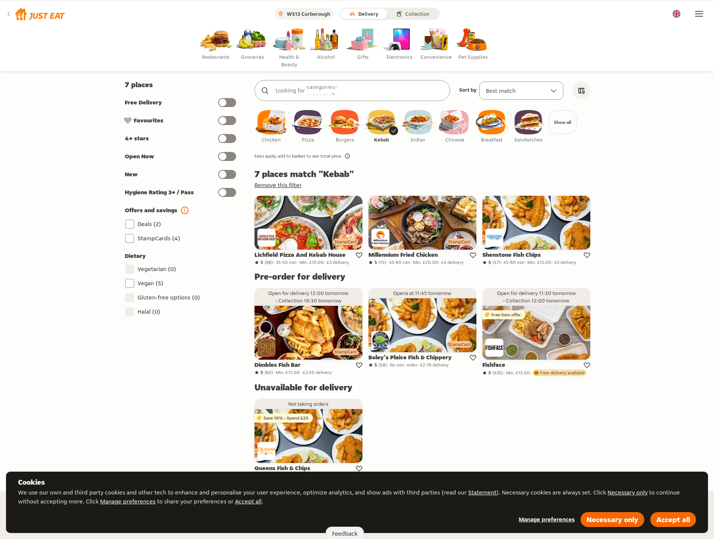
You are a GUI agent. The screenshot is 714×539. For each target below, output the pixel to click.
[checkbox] (271, 126)
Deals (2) (149, 224)
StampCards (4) (159, 238)
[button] (35, 14)
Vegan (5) (150, 283)
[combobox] (359, 90)
